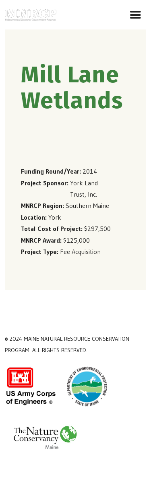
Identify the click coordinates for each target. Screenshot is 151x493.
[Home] (30, 13)
